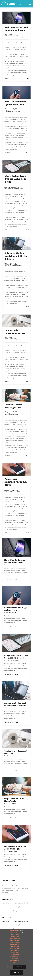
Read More (7, 78)
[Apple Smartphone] (16, 539)
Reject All (17, 972)
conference (7, 188)
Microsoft (6, 264)
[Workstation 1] (16, 634)
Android (6, 413)
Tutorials (14, 110)
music (10, 339)
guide (11, 188)
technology (20, 36)
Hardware (10, 35)
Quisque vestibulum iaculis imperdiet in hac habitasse (15, 256)
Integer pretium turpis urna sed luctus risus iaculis (15, 179)
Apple (5, 35)
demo (5, 265)
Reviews (17, 35)
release (9, 36)
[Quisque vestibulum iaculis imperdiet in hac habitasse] (16, 238)
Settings (9, 966)
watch (18, 111)
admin (6, 34)
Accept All (19, 966)
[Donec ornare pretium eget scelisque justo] (16, 87)
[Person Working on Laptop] (16, 777)
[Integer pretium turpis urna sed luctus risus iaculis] (16, 161)
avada (5, 111)
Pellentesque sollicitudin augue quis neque (15, 482)
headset (6, 339)
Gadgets (6, 110)
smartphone (15, 36)
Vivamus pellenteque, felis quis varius (13, 907)
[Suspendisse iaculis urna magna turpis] (16, 390)
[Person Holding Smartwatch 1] (16, 586)
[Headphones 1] (16, 729)
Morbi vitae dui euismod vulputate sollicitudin (15, 903)
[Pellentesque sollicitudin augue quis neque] (16, 464)
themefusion (19, 339)
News (14, 35)
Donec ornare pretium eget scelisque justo (15, 911)
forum (5, 36)
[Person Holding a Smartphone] (16, 825)
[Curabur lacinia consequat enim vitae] (16, 315)
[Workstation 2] (16, 682)
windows (19, 265)
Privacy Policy (21, 931)
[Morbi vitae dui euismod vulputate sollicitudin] (16, 12)
